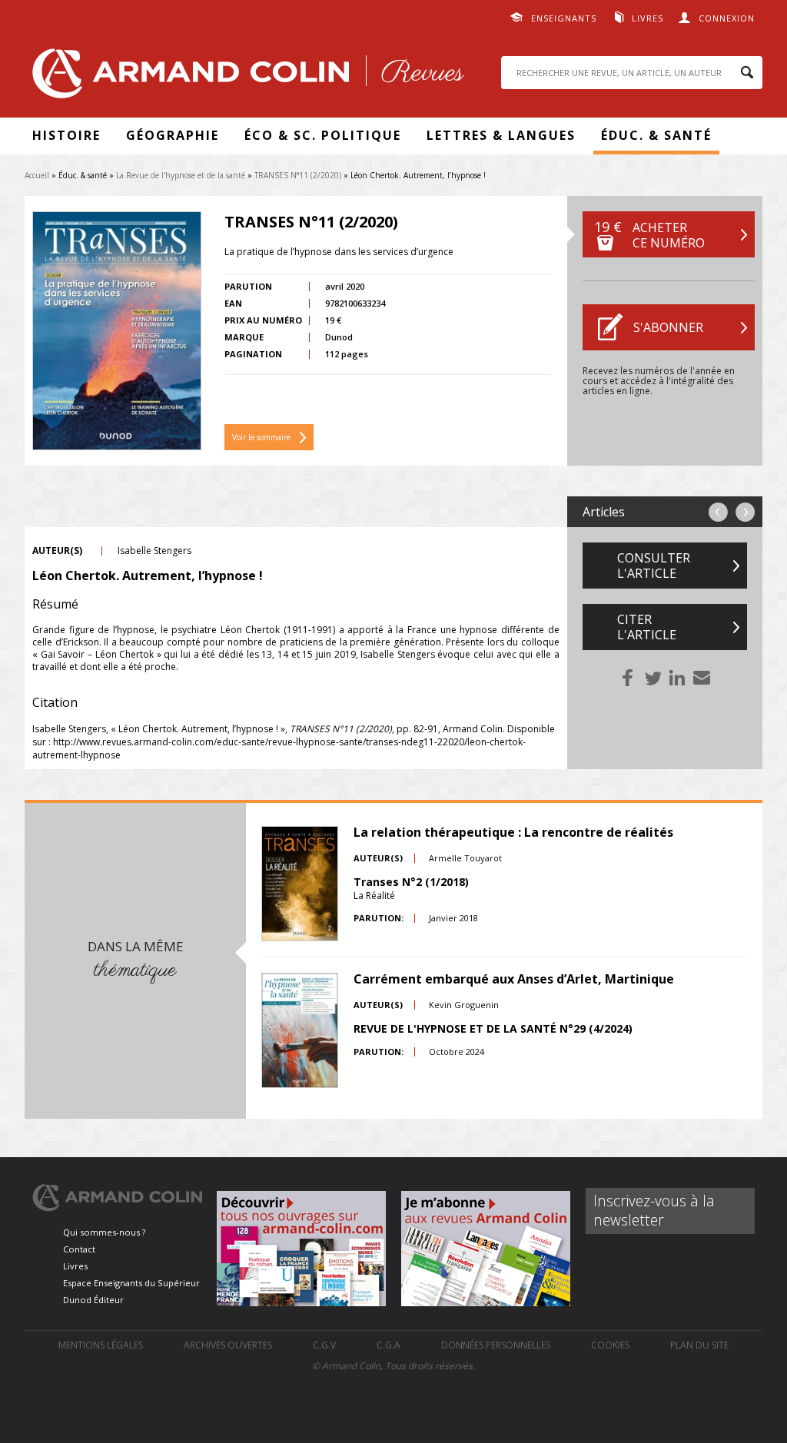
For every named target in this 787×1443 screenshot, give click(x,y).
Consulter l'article (653, 565)
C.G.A (388, 1345)
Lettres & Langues (501, 135)
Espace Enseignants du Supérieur (131, 1283)
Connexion (727, 18)
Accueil (37, 175)
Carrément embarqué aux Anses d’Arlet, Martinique (514, 978)
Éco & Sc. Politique (322, 135)
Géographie (172, 135)
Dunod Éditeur (93, 1299)
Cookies (610, 1345)
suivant (745, 512)
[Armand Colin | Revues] (244, 77)
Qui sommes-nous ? (104, 1232)
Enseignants (563, 18)
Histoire (66, 135)
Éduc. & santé (656, 135)
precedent (718, 512)
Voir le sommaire (261, 437)
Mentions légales (100, 1345)
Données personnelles (495, 1345)
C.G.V (324, 1345)
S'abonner (668, 327)
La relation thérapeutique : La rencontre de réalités (513, 832)
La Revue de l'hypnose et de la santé (180, 175)
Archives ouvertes (228, 1345)
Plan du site (699, 1345)
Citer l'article (646, 627)
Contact (79, 1249)
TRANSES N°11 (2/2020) (297, 175)
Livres (647, 18)
